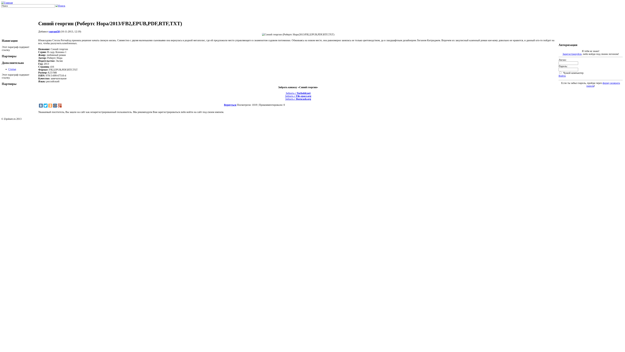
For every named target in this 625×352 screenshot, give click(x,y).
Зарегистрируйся (571, 54)
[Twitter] (46, 106)
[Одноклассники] (50, 106)
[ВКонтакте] (41, 106)
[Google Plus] (60, 106)
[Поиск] (60, 5)
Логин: (562, 60)
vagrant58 (54, 31)
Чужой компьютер (572, 73)
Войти (562, 75)
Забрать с (298, 93)
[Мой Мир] (55, 106)
